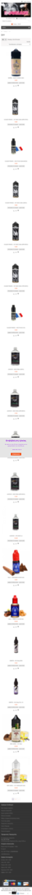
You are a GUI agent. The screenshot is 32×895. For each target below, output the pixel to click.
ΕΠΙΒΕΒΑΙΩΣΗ (16, 454)
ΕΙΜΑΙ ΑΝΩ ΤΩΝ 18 (16, 449)
